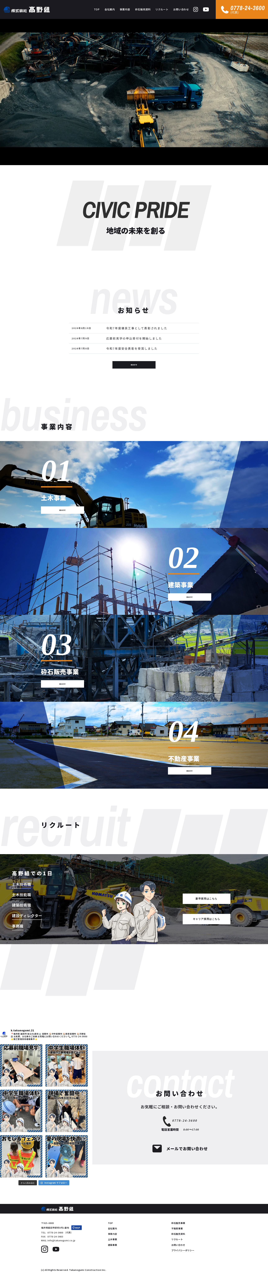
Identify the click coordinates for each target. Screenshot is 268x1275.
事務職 (17, 926)
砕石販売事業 (178, 1223)
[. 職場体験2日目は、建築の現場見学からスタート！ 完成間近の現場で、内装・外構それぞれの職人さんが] (66, 1065)
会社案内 (112, 1228)
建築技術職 (21, 905)
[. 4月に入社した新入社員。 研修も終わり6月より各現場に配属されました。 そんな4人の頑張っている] (66, 1111)
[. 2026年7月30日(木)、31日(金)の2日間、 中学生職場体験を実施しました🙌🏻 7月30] (21, 1111)
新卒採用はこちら (206, 898)
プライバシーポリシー (182, 1250)
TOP (110, 1223)
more (134, 364)
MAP (77, 1227)
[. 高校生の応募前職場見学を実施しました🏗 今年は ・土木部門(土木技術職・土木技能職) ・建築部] (21, 1065)
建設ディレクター (27, 915)
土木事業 (112, 1239)
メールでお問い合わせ (187, 1148)
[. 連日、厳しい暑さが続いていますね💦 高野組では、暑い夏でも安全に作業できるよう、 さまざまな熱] (66, 1156)
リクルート (177, 1239)
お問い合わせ (178, 1244)
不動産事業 (177, 1228)
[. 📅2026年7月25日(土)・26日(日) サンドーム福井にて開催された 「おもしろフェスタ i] (21, 1156)
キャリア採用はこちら (206, 919)
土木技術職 (21, 884)
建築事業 (112, 1244)
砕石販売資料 (178, 1233)
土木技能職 (21, 894)
